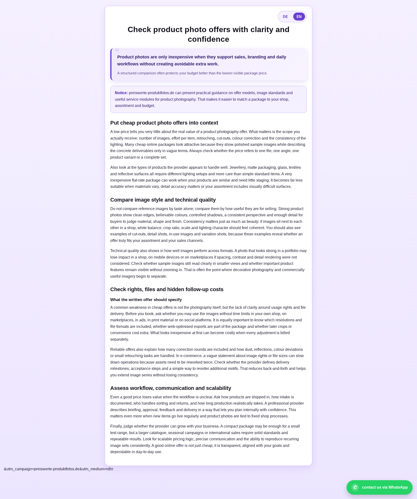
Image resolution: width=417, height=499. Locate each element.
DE (285, 16)
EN (299, 16)
